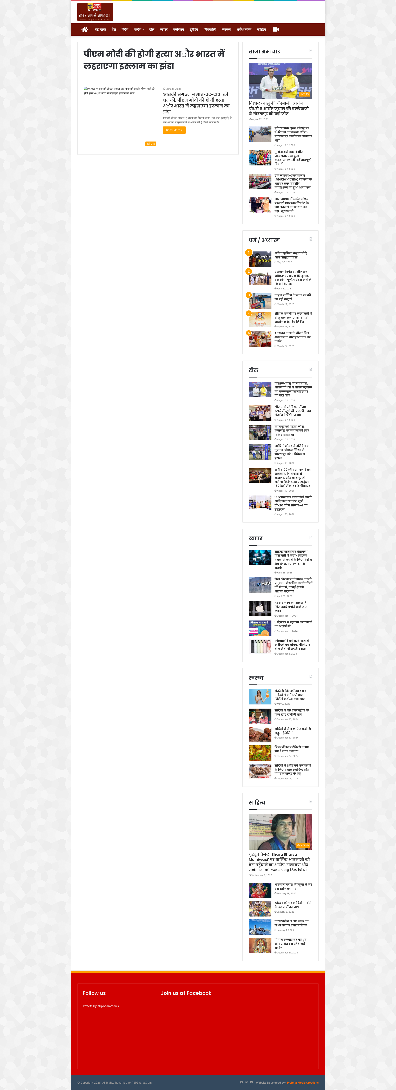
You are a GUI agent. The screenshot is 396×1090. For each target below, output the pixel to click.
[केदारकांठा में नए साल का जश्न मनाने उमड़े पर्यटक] (260, 927)
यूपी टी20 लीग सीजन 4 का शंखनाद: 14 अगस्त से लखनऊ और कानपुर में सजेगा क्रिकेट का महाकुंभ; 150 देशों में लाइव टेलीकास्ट (293, 478)
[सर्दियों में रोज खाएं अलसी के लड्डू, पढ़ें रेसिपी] (260, 734)
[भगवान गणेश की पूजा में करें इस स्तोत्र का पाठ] (260, 890)
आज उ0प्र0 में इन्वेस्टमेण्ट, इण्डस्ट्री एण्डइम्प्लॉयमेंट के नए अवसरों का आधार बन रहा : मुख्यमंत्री (292, 205)
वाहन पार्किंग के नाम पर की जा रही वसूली (293, 297)
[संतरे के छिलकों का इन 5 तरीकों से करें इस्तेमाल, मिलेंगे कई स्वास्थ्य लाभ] (260, 696)
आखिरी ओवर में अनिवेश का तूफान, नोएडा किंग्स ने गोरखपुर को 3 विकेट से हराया (293, 452)
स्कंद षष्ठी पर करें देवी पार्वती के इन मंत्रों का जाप (293, 905)
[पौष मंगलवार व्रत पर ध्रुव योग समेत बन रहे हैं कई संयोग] (260, 945)
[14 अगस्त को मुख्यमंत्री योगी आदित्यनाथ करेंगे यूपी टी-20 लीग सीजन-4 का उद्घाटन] (260, 503)
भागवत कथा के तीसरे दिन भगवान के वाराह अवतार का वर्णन (293, 337)
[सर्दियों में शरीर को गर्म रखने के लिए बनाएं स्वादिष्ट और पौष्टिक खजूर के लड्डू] (260, 771)
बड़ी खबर (100, 29)
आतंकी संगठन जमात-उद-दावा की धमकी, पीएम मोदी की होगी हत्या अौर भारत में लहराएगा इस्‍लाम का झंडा (196, 103)
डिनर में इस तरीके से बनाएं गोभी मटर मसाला (292, 749)
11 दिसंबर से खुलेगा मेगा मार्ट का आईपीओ (293, 624)
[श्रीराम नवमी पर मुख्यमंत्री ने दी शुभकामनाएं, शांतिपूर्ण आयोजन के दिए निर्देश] (260, 319)
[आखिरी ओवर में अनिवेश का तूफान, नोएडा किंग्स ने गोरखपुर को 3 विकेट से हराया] (260, 452)
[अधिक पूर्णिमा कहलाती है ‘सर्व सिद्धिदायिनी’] (260, 259)
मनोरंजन (178, 29)
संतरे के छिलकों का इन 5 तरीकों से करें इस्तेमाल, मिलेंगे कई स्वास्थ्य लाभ (290, 695)
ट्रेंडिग (194, 29)
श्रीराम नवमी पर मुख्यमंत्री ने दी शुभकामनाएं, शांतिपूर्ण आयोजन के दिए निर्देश (293, 317)
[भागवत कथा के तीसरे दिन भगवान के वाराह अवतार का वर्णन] (260, 339)
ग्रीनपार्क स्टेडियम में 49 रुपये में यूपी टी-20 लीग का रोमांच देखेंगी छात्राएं (293, 411)
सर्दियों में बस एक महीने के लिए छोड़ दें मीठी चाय (292, 712)
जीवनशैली (210, 29)
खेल (151, 29)
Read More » (174, 130)
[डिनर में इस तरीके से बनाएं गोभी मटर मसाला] (260, 753)
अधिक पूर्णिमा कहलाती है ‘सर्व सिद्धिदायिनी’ (291, 255)
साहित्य (261, 29)
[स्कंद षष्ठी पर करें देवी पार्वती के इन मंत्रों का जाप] (260, 909)
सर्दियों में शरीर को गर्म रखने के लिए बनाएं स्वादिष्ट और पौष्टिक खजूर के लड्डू (293, 769)
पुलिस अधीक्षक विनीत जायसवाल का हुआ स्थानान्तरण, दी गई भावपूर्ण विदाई (293, 158)
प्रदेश (137, 29)
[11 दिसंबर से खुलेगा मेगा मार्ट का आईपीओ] (260, 628)
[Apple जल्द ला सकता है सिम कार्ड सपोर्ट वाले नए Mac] (260, 608)
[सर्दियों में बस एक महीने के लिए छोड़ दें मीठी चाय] (260, 716)
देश (114, 29)
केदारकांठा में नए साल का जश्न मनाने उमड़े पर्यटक (292, 923)
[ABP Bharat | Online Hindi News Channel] (95, 12)
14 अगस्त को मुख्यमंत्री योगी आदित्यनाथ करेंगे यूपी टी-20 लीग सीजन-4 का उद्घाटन (293, 503)
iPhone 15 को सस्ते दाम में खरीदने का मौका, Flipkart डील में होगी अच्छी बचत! (292, 645)
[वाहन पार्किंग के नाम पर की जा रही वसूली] (260, 301)
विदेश (125, 29)
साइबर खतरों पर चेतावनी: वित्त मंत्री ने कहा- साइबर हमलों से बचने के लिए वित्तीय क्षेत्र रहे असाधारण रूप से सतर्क (293, 560)
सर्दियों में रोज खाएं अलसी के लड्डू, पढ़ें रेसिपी (293, 731)
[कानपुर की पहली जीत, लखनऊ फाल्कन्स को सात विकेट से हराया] (260, 432)
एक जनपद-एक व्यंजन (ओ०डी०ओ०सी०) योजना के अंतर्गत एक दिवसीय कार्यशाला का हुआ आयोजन (293, 181)
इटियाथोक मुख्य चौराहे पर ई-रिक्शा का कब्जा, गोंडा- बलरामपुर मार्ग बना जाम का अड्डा (293, 134)
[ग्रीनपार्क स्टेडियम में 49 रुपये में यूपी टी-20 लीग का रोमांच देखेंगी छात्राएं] (260, 413)
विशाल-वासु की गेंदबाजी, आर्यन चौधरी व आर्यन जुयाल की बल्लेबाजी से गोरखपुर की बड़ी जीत (279, 108)
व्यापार (163, 29)
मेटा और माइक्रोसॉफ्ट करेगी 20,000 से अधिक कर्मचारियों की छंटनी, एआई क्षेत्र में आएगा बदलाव (293, 585)
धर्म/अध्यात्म (244, 29)
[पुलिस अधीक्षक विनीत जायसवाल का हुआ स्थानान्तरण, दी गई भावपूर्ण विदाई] (260, 157)
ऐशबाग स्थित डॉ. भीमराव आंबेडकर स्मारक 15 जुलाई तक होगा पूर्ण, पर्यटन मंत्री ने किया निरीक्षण (293, 278)
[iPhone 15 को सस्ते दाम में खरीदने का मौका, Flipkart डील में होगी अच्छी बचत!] (260, 646)
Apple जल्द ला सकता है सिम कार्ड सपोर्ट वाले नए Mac (291, 607)
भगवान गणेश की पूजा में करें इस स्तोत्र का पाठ (293, 886)
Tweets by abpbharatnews (101, 1006)
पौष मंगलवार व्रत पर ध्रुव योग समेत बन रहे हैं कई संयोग (290, 944)
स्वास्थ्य (226, 29)
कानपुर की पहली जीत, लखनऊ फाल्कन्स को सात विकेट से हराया (292, 431)
